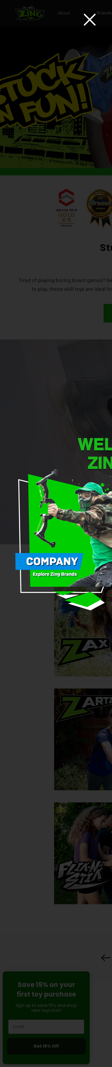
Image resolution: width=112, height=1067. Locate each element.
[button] (90, 20)
